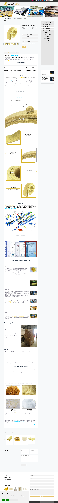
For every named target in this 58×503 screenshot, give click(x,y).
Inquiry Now (24, 46)
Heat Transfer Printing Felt (49, 44)
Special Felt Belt (47, 30)
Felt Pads (46, 32)
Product (43, 19)
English (49, 0)
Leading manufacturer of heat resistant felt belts (20, 421)
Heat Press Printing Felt (48, 42)
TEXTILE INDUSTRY (47, 38)
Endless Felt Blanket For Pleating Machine (47, 48)
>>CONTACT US (34, 424)
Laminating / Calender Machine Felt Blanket (46, 56)
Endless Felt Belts (10, 18)
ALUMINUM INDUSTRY (47, 22)
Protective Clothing (48, 24)
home (5, 18)
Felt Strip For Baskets (48, 34)
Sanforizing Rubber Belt (48, 40)
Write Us (6, 450)
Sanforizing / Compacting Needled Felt (47, 52)
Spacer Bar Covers (48, 36)
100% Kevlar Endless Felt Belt (20, 18)
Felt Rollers (46, 26)
